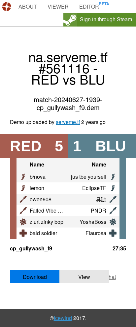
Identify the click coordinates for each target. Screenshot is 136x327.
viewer (58, 6)
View (84, 277)
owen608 (40, 199)
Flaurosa (95, 233)
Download (35, 277)
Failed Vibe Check (51, 210)
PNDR (98, 210)
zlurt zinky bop (46, 222)
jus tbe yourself (88, 176)
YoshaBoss (93, 222)
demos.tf (7, 6)
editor (89, 6)
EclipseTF (94, 188)
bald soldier (43, 233)
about (27, 6)
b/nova (38, 176)
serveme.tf (68, 122)
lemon (37, 188)
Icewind (63, 318)
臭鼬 (101, 199)
